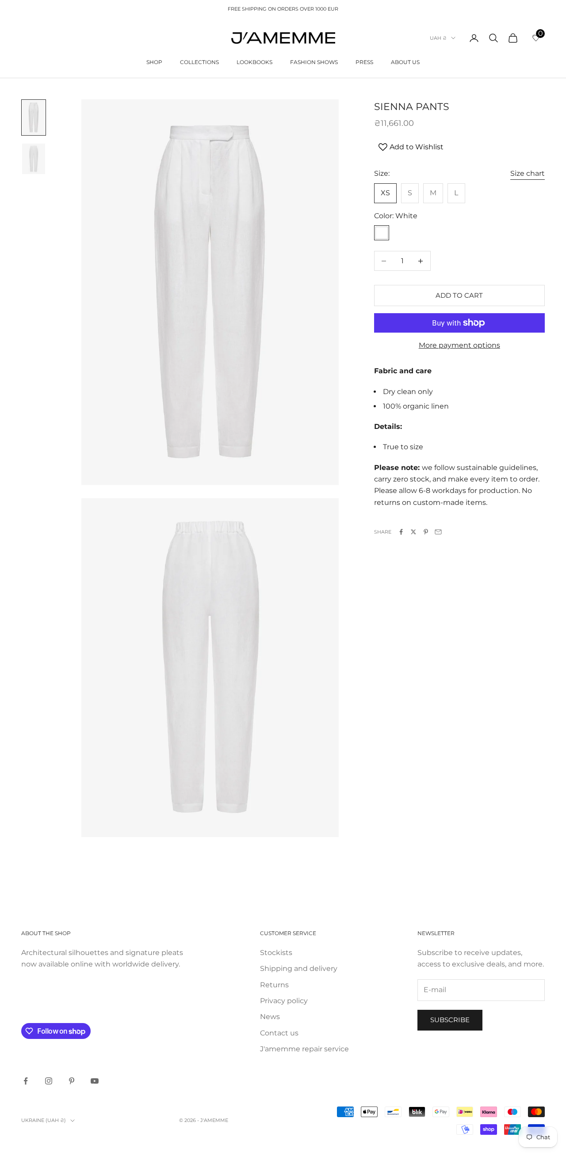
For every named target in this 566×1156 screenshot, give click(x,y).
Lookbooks (254, 62)
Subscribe (450, 1020)
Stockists (276, 952)
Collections (199, 62)
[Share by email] (438, 531)
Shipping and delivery (298, 968)
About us (405, 62)
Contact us (279, 1033)
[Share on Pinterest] (425, 531)
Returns (274, 985)
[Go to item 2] (33, 159)
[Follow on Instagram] (48, 1080)
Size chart (527, 173)
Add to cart (459, 295)
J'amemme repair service (304, 1049)
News (270, 1016)
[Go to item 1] (33, 117)
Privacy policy (284, 1001)
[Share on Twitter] (413, 531)
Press (364, 62)
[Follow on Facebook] (25, 1080)
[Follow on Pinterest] (71, 1080)
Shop (154, 62)
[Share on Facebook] (401, 531)
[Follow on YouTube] (94, 1080)
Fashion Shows (314, 62)
